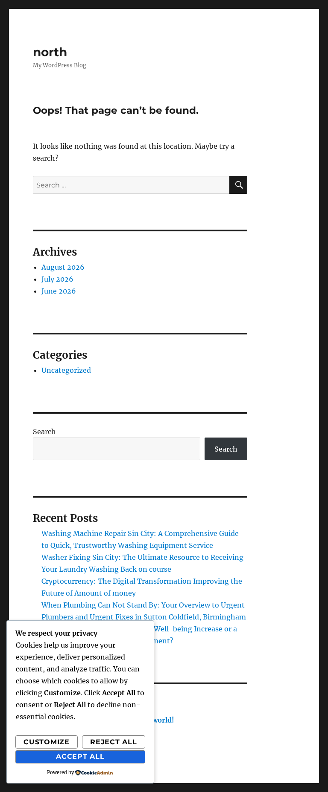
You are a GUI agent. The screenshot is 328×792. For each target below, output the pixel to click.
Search (44, 431)
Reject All (113, 742)
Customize (46, 742)
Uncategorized (66, 370)
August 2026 (63, 267)
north (50, 52)
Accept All (80, 756)
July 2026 (57, 279)
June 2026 (58, 291)
